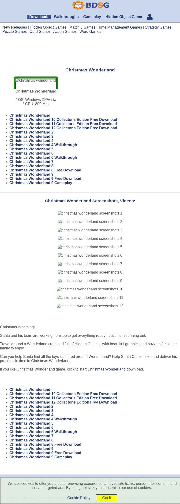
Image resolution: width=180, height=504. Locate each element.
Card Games (40, 31)
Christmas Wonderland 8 (31, 166)
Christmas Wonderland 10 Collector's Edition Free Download (63, 120)
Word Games (90, 31)
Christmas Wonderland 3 (31, 136)
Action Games (65, 31)
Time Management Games (120, 27)
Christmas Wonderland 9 (31, 174)
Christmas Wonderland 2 (31, 132)
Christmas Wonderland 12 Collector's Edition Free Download (63, 128)
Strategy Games (158, 27)
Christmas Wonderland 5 (31, 149)
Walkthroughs (66, 17)
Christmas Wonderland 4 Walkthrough (43, 145)
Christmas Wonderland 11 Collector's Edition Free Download (63, 124)
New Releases (14, 27)
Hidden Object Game (123, 17)
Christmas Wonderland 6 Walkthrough (43, 157)
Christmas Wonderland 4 (31, 141)
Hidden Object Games (48, 27)
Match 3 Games (82, 27)
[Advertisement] (90, 50)
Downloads (39, 17)
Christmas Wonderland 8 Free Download (45, 170)
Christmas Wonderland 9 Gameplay (40, 183)
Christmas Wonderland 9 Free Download (45, 179)
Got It (106, 498)
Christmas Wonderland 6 (31, 153)
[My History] (150, 17)
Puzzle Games (14, 31)
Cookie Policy (78, 498)
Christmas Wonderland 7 (31, 162)
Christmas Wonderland (29, 115)
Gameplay (92, 17)
